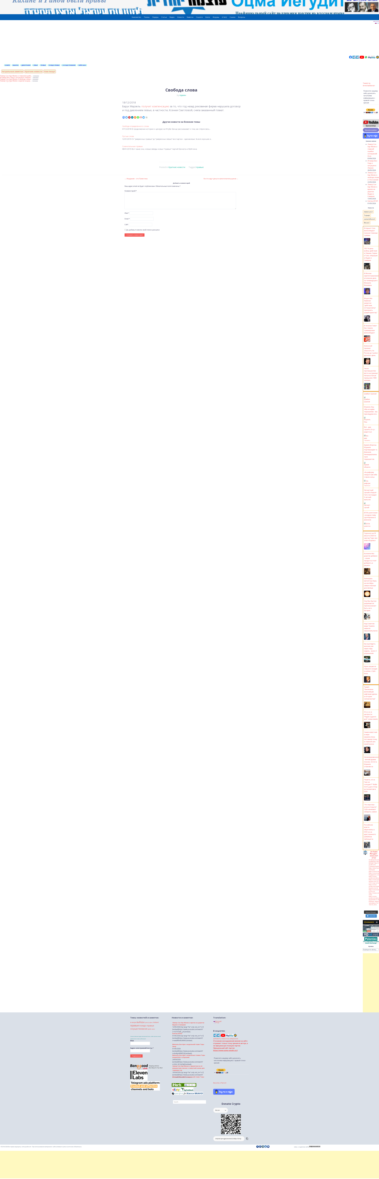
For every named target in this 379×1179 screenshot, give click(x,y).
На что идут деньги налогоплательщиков (221, 179)
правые (43, 65)
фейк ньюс (82, 65)
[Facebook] (123, 117)
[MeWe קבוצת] (372, 58)
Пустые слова (128, 136)
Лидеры (155, 17)
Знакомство (136, 17)
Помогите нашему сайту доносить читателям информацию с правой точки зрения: (229, 1060)
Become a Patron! (219, 1083)
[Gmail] (141, 117)
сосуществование (69, 65)
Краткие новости (33, 71)
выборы (15, 65)
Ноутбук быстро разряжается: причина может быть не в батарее (370, 606)
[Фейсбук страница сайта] (350, 58)
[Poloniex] (371, 943)
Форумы (216, 17)
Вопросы (241, 17)
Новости (180, 17)
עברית (217, 1023)
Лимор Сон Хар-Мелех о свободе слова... (15, 79)
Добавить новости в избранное (225, 1039)
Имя (127, 213)
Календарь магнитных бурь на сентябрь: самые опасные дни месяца (370, 583)
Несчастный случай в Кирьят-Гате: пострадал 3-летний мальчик (370, 495)
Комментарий (131, 191)
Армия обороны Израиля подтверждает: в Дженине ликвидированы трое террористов (370, 452)
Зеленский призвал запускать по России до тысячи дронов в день (371, 350)
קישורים (224, 17)
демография (26, 65)
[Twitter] (126, 117)
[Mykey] (235, 1036)
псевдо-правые (54, 65)
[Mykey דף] (377, 58)
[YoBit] (371, 936)
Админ (183, 95)
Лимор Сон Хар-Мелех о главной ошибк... (16, 76)
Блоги (207, 17)
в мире (7, 65)
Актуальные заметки (12, 71)
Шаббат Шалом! (370, 394)
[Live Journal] (146, 117)
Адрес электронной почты (142, 1048)
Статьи (164, 17)
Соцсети (199, 17)
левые (35, 65)
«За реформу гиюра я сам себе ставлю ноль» (370, 474)
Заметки (190, 17)
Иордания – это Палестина (136, 179)
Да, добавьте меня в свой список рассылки (142, 230)
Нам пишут (49, 71)
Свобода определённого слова (135, 126)
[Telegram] (143, 117)
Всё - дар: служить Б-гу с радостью (369, 429)
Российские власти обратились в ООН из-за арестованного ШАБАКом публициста (370, 832)
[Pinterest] (129, 117)
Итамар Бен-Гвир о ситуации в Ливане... (15, 77)
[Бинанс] (371, 924)
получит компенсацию (155, 106)
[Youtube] (362, 58)
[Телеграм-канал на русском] (357, 58)
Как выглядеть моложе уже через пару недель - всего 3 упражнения (370, 648)
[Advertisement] (189, 38)
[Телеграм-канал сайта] (354, 58)
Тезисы (146, 17)
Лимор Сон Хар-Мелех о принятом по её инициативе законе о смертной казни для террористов (188, 1043)
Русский (218, 1021)
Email (127, 219)
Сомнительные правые (132, 146)
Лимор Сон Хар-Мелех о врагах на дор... (15, 81)
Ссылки (232, 17)
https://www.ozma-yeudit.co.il (225, 1050)
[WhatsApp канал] (365, 58)
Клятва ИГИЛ (373, 201)
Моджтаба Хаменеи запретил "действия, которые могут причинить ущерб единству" (370, 305)
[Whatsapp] (138, 117)
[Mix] (135, 117)
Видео (172, 17)
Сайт (126, 224)
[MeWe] (132, 117)
